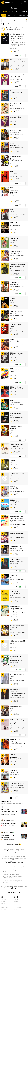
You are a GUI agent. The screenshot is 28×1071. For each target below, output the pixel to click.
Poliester (15, 238)
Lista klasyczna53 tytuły (8, 814)
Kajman (14, 770)
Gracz (13, 143)
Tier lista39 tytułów (9, 839)
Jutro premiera (16, 117)
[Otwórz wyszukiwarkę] (16, 2)
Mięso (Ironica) (17, 706)
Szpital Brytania (17, 387)
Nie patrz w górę (17, 444)
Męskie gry (15, 340)
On (13, 210)
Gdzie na (16, 55)
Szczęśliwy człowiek (17, 75)
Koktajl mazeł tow (18, 783)
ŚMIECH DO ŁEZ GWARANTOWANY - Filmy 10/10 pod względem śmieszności (10, 811)
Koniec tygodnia (17, 311)
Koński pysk (16, 559)
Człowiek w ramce (18, 546)
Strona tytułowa (17, 353)
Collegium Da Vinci (18, 474)
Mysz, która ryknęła (18, 264)
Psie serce (14, 91)
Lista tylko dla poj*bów (8, 823)
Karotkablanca (17, 251)
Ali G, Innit (15, 298)
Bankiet (14, 575)
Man (13, 460)
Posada (14, 172)
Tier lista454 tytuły (8, 826)
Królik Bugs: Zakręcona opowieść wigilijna (16, 609)
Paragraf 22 (16, 282)
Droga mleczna (16, 130)
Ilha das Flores (16, 413)
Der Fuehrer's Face (17, 104)
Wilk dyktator (16, 487)
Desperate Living (17, 533)
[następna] (16, 798)
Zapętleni (15, 500)
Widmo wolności (16, 60)
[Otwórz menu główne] (25, 2)
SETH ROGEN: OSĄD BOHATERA (8, 836)
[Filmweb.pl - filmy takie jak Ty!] (7, 2)
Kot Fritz (15, 400)
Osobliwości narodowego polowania (15, 190)
